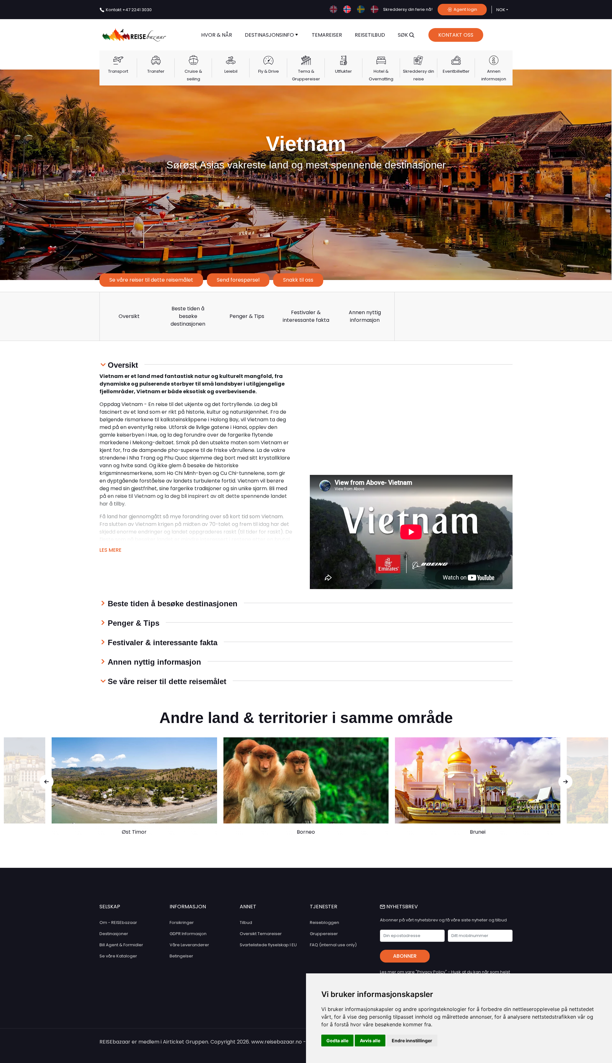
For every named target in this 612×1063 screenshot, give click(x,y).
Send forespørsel (238, 280)
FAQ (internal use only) (333, 945)
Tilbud (246, 922)
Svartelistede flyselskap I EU (268, 945)
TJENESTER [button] (323, 906)
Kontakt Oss (455, 35)
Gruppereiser (324, 934)
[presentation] (47, 782)
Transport (118, 71)
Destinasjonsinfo (270, 35)
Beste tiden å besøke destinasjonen (188, 316)
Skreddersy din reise (418, 75)
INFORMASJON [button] (188, 906)
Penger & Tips (246, 316)
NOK (500, 10)
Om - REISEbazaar (118, 922)
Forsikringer (182, 922)
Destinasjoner (113, 934)
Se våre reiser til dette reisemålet (151, 280)
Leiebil (230, 71)
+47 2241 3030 (129, 10)
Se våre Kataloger (118, 956)
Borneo (306, 832)
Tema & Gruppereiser (306, 75)
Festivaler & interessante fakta (306, 316)
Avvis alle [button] (370, 1040)
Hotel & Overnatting (381, 75)
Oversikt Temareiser (261, 934)
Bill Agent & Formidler (121, 945)
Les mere (110, 550)
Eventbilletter (456, 71)
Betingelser (181, 956)
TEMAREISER (327, 35)
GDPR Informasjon (188, 934)
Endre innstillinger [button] (412, 1040)
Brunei (477, 832)
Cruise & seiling (193, 75)
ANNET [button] (248, 906)
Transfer (155, 71)
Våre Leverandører (189, 945)
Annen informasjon (493, 75)
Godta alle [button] (337, 1040)
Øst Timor (134, 832)
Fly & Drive (268, 71)
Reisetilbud (370, 35)
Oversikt (129, 316)
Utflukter (343, 71)
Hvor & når (216, 35)
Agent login (465, 9)
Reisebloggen (324, 922)
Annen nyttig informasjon (365, 316)
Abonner (405, 956)
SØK (403, 35)
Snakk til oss (298, 280)
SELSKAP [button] (109, 906)
